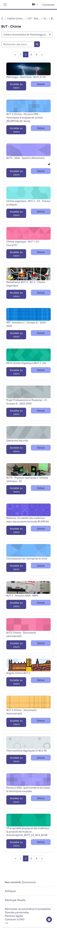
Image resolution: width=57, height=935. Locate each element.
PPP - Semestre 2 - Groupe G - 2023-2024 (26, 324)
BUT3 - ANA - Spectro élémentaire (25, 157)
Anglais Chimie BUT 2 (18, 673)
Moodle (21, 900)
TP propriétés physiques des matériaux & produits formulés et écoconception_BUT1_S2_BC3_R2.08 (27, 831)
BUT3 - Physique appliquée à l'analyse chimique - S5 (27, 479)
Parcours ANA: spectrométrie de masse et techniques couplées (28, 789)
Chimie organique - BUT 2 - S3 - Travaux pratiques (28, 202)
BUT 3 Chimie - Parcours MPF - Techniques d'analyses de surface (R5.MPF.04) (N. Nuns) (24, 117)
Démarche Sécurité (17, 440)
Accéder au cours (16, 85)
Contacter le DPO (14, 919)
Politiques (10, 891)
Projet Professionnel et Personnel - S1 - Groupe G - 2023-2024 (27, 401)
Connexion (48, 4)
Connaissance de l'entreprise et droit (26, 558)
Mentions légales (14, 915)
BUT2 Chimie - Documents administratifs (21, 634)
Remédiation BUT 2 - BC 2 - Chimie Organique (25, 283)
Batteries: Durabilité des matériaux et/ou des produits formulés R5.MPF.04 (27, 519)
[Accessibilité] (49, 919)
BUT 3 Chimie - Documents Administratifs (21, 711)
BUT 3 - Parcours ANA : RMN (22, 595)
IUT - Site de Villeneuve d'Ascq (34, 18)
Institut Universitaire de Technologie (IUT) (15, 18)
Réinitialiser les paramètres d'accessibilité (28, 908)
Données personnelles (17, 912)
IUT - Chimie (46, 18)
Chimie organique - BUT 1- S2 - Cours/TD (23, 243)
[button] (35, 4)
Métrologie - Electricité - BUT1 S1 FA (26, 77)
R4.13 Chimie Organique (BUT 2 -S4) (26, 362)
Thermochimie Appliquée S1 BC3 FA (26, 750)
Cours (2, 18)
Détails (41, 84)
